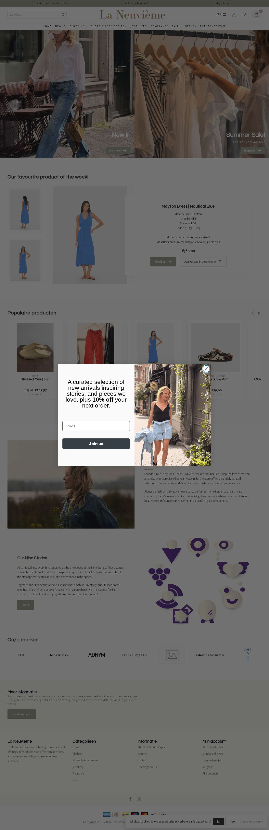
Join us (96, 443)
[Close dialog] (206, 368)
